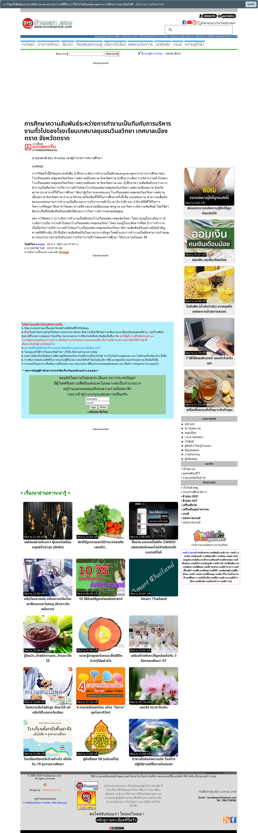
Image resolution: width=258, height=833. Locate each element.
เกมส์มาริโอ (221, 574)
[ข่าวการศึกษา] (48, 46)
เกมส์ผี (195, 570)
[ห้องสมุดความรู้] (89, 46)
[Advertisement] (100, 93)
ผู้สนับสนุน (191, 458)
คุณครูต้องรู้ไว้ (191, 473)
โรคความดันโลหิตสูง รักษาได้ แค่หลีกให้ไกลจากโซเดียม (47, 710)
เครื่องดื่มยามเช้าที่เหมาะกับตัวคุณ (209, 409)
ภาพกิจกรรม (192, 454)
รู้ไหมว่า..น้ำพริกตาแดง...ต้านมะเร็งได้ (48, 658)
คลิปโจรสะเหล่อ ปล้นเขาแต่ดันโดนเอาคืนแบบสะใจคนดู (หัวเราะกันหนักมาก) (47, 604)
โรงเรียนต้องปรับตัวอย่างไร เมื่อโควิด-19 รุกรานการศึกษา (48, 762)
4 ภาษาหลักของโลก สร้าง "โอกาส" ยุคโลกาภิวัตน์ (100, 710)
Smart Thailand (153, 598)
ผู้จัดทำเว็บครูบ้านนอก (198, 445)
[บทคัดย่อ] (162, 46)
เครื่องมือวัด (190, 505)
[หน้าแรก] (28, 46)
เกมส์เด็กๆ (195, 563)
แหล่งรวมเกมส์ (191, 518)
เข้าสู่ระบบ (189, 469)
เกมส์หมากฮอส (224, 556)
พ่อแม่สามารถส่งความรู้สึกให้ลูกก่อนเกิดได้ (209, 211)
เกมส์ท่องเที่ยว (210, 556)
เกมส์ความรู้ (226, 581)
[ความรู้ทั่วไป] (194, 46)
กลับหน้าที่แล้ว (173, 53)
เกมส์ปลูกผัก (207, 563)
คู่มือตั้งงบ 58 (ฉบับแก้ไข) (101, 759)
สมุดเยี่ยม (190, 432)
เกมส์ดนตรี (213, 559)
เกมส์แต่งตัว (196, 556)
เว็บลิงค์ (189, 441)
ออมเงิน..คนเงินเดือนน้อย (209, 259)
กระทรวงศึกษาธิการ (195, 492)
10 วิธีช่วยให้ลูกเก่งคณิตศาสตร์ (100, 598)
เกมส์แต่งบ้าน (212, 581)
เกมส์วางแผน (195, 574)
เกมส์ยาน (223, 577)
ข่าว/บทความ (193, 428)
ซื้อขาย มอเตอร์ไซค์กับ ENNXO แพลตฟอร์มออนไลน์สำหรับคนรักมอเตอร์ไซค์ (153, 547)
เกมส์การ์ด (218, 563)
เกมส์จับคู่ (204, 570)
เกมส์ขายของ (226, 559)
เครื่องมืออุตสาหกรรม (196, 509)
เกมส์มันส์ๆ (200, 581)
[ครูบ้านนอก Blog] (68, 46)
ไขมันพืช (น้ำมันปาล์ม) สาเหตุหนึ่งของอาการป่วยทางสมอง (209, 309)
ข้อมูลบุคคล (192, 450)
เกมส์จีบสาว (191, 577)
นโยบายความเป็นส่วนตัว (149, 4)
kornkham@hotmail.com (109, 363)
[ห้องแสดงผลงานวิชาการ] (140, 46)
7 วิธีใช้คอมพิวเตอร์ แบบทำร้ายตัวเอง (209, 361)
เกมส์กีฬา (213, 570)
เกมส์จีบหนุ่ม (208, 574)
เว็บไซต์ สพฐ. (191, 487)
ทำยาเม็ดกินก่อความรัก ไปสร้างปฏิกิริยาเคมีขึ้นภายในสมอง (153, 762)
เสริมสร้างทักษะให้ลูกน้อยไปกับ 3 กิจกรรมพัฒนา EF (153, 658)
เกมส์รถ (204, 559)
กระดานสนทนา (194, 437)
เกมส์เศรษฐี (224, 570)
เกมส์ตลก (187, 567)
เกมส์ (186, 513)
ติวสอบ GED (190, 496)
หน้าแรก (190, 424)
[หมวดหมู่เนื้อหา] (115, 46)
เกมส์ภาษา (224, 552)
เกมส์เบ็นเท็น (204, 577)
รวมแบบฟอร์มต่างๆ (194, 477)
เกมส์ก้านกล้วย (211, 567)
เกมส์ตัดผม (197, 567)
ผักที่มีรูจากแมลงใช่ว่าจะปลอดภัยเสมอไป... (101, 545)
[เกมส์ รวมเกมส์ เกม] (177, 46)
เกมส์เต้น (195, 559)
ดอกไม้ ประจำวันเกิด (154, 707)
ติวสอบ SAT (190, 500)
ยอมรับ (251, 4)
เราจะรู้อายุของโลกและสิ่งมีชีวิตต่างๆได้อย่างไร (100, 658)
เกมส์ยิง (214, 577)
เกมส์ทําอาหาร (226, 567)
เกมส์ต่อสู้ (214, 552)
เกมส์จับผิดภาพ (231, 563)
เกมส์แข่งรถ (203, 552)
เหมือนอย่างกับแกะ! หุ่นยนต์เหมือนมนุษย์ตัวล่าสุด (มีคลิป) (47, 545)
